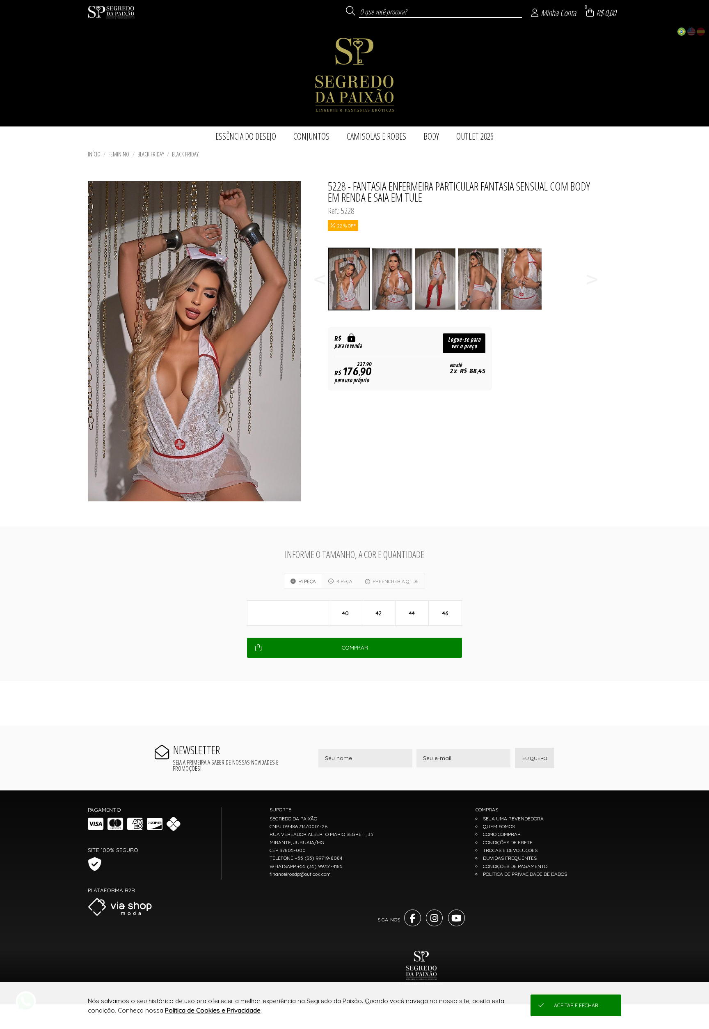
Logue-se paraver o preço (464, 343)
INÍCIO (94, 154)
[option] (349, 279)
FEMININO (118, 154)
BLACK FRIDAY (150, 154)
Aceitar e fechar (576, 1005)
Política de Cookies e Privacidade (213, 1010)
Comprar (354, 647)
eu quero (534, 758)
